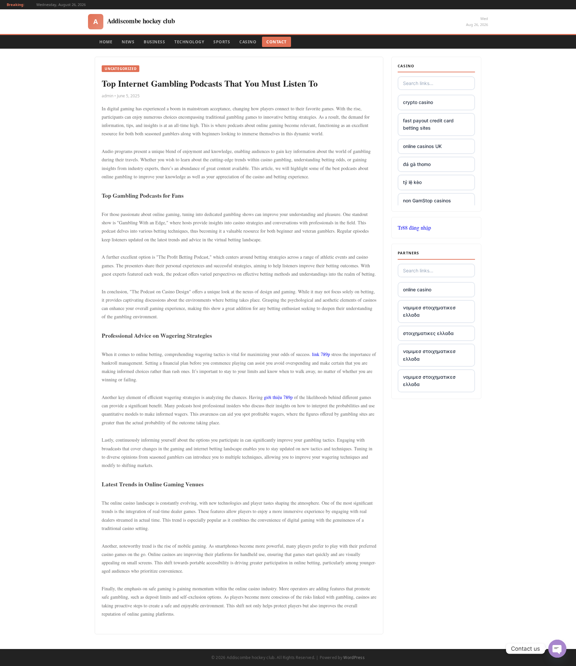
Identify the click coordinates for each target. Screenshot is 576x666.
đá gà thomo (417, 164)
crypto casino (418, 102)
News (128, 42)
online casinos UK (422, 146)
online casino (417, 289)
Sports (221, 42)
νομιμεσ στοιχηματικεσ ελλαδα (429, 311)
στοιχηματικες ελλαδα (428, 333)
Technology (189, 42)
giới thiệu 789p (278, 397)
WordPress (354, 657)
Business (154, 42)
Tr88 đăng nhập (414, 227)
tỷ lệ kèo (412, 182)
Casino (247, 42)
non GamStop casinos (427, 200)
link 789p (321, 354)
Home (105, 42)
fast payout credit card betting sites (428, 124)
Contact (276, 42)
